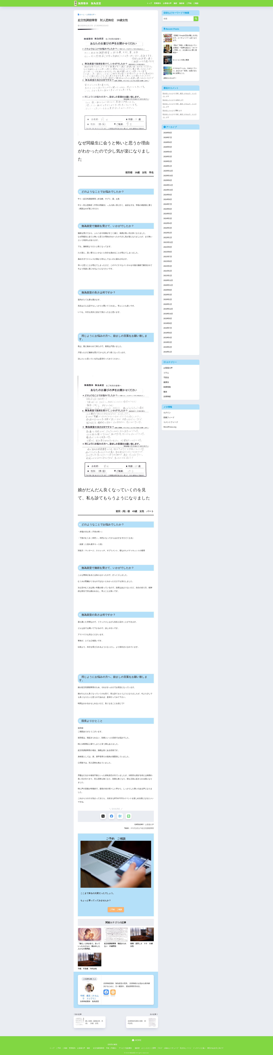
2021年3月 (167, 266)
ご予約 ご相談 (192, 3)
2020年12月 (168, 280)
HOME (137, 1040)
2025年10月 (168, 176)
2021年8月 (167, 252)
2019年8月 (167, 323)
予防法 (166, 378)
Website (113, 996)
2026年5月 (167, 147)
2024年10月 (168, 190)
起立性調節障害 (148, 828)
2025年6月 (167, 180)
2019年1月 (167, 352)
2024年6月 (167, 209)
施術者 (181, 3)
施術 (175, 3)
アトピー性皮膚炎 (125, 1048)
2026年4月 (167, 152)
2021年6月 (167, 261)
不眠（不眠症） (111, 1048)
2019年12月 (168, 309)
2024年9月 (167, 195)
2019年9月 (167, 319)
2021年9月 (167, 247)
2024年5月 (167, 214)
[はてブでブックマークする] (120, 816)
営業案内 (157, 3)
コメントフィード (170, 422)
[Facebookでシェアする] (111, 816)
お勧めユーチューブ (171, 1048)
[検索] (196, 18)
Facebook (106, 996)
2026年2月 (167, 161)
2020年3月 (167, 295)
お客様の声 (167, 3)
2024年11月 (168, 185)
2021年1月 (167, 276)
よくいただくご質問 (148, 1048)
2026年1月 (167, 166)
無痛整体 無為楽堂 (89, 3)
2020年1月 (167, 304)
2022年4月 (167, 223)
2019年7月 (167, 328)
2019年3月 (167, 342)
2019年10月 (168, 314)
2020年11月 (168, 285)
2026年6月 (167, 142)
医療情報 (167, 387)
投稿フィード (168, 417)
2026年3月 (167, 157)
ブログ (159, 1048)
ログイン (167, 413)
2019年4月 (167, 338)
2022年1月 (167, 238)
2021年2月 (167, 271)
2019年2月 (167, 347)
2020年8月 (167, 290)
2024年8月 (167, 199)
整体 (165, 392)
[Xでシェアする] (103, 816)
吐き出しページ (168, 93)
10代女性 (135, 828)
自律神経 (167, 396)
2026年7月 (167, 137)
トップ (149, 3)
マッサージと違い (199, 1048)
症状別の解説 (112, 1044)
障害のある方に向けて (215, 1048)
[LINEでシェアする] (128, 816)
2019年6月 (167, 333)
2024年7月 (167, 204)
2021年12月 (168, 242)
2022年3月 (167, 228)
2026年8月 (167, 133)
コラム (166, 373)
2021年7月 (167, 257)
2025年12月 (168, 171)
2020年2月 (167, 299)
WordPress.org (169, 427)
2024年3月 (167, 218)
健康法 (166, 382)
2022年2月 (167, 233)
